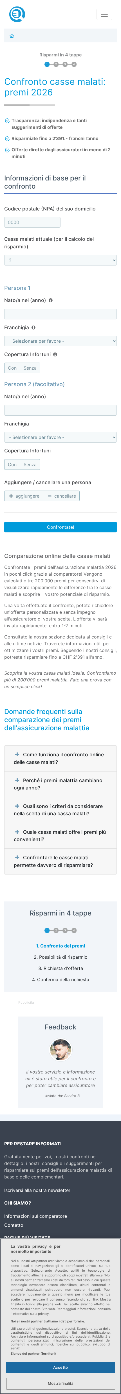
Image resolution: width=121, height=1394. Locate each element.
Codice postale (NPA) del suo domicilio (50, 209)
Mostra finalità (60, 1383)
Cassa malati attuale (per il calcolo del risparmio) (49, 242)
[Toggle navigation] (104, 14)
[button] (51, 300)
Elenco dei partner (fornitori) (33, 1354)
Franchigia (16, 327)
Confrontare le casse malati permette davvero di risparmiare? (53, 861)
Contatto (13, 1225)
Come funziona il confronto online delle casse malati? (59, 758)
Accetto (60, 1367)
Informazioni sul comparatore (35, 1216)
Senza (30, 368)
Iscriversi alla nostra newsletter (37, 1190)
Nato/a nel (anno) (25, 300)
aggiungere (26, 496)
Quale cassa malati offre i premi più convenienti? (60, 835)
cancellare (64, 496)
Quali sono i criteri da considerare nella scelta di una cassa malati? (58, 809)
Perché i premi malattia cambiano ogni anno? (58, 784)
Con (12, 368)
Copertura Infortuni (27, 354)
